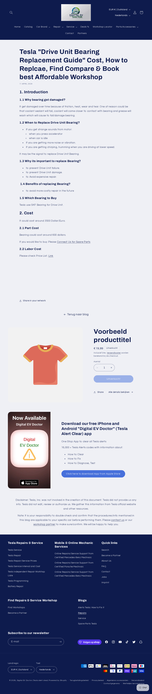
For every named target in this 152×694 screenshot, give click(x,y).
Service (82, 618)
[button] (11, 12)
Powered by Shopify (58, 680)
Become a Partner (111, 555)
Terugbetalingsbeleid (79, 680)
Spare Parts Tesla (87, 624)
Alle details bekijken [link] (119, 392)
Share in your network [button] (34, 301)
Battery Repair (15, 586)
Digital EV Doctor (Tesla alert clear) (32, 680)
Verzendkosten (114, 353)
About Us (106, 561)
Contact (106, 572)
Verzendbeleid (137, 680)
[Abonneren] (60, 641)
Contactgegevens (112, 683)
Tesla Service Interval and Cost (24, 566)
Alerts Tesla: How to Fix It (91, 607)
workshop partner (44, 524)
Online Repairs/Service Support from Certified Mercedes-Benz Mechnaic (74, 555)
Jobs (104, 577)
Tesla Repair (14, 555)
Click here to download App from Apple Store (93, 474)
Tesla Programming (18, 581)
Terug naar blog (77, 314)
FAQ (104, 566)
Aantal (97, 362)
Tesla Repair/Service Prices (22, 561)
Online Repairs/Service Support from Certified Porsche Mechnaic (74, 565)
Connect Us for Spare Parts (73, 242)
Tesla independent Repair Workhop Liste (26, 574)
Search (105, 550)
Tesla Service (15, 550)
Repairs (82, 613)
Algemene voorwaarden (117, 680)
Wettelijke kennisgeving (133, 683)
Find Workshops (16, 607)
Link (50, 256)
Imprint (105, 582)
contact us (117, 520)
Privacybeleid (98, 680)
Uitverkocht (114, 379)
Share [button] (100, 392)
